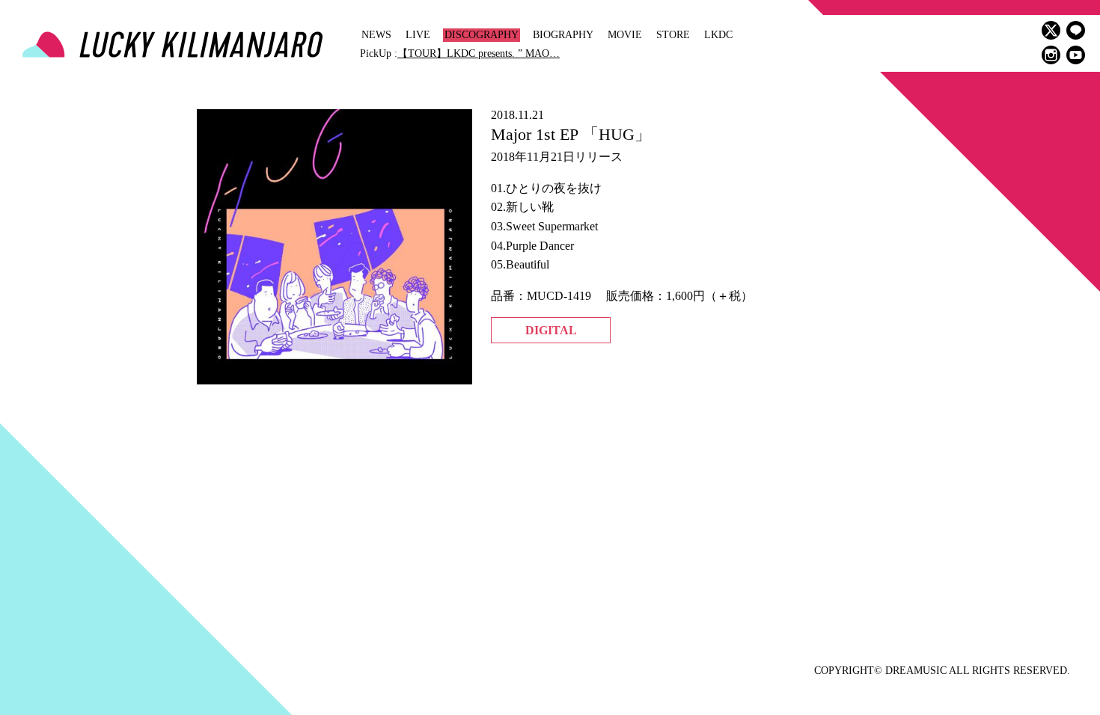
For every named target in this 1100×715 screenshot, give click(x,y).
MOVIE (625, 34)
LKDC (718, 34)
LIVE (418, 34)
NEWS (376, 34)
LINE (1075, 30)
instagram (1051, 55)
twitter (1051, 30)
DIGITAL (551, 330)
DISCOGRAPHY (481, 34)
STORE (673, 34)
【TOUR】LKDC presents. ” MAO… (478, 53)
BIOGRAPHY (563, 34)
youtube (1075, 55)
